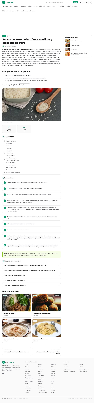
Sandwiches (41, 388)
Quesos (40, 386)
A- (84, 2)
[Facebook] (9, 85)
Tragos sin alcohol (42, 392)
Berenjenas (23, 6)
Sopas (52, 388)
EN (80, 2)
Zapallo (52, 392)
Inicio (6, 6)
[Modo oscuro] (90, 2)
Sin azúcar (74, 6)
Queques (27, 386)
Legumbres (28, 375)
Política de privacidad (84, 369)
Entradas (27, 371)
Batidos (16, 6)
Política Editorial (83, 371)
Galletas (40, 371)
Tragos (27, 392)
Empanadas (41, 369)
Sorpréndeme (67, 369)
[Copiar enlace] (16, 85)
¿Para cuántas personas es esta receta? (14, 275)
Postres (40, 383)
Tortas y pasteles (42, 390)
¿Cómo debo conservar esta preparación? (15, 285)
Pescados (40, 381)
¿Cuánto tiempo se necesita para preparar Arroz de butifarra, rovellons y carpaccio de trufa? (29, 270)
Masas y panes (29, 377)
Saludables (28, 388)
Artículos (62, 6)
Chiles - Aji (42, 6)
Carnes (35, 6)
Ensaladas (53, 369)
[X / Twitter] (11, 85)
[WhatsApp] (14, 85)
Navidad (68, 6)
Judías (39, 373)
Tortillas (53, 390)
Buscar (75, 2)
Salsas (52, 386)
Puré (52, 383)
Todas (53, 6)
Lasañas (53, 373)
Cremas (48, 6)
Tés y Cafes (28, 390)
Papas (52, 377)
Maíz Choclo (41, 375)
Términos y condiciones (69, 371)
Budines (30, 6)
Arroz (11, 6)
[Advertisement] (47, 23)
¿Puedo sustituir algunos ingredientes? (14, 280)
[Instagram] (5, 373)
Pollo (26, 383)
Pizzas (52, 381)
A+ (86, 2)
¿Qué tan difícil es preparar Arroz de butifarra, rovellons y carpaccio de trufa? (25, 265)
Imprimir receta (25, 85)
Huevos (27, 373)
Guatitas (53, 371)
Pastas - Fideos (29, 381)
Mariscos (53, 375)
